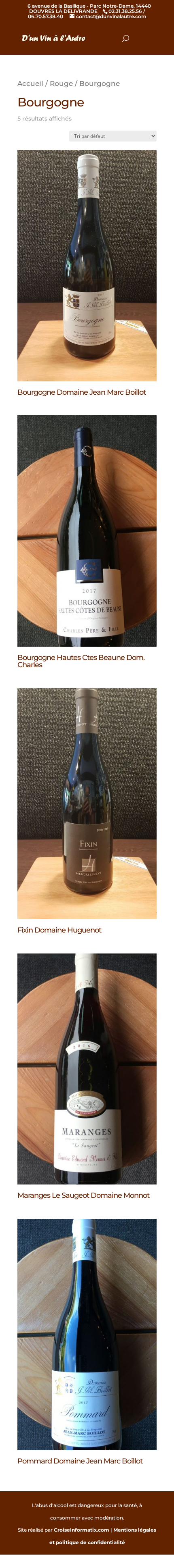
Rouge (61, 83)
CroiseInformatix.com (81, 1530)
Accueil (30, 83)
